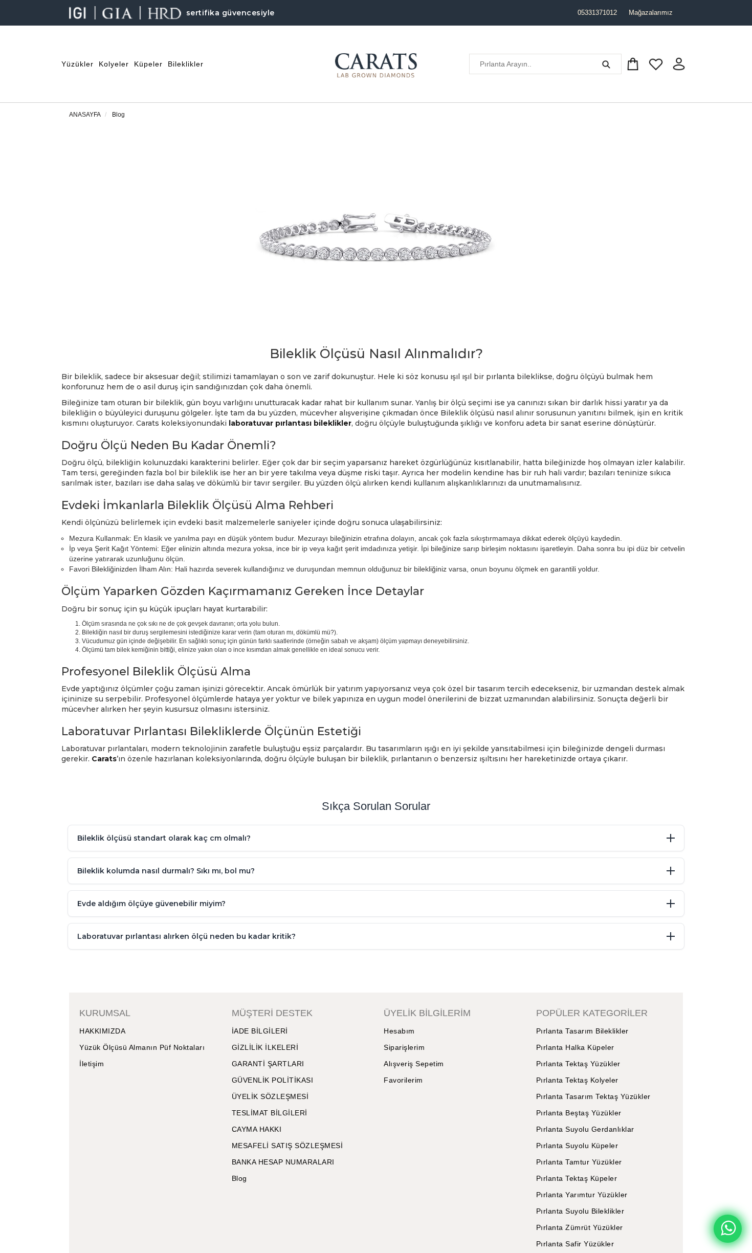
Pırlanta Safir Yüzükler (575, 1244)
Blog (118, 114)
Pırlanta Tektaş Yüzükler (578, 1064)
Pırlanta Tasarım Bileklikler (582, 1031)
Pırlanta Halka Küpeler (575, 1047)
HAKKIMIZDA (102, 1031)
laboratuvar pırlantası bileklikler (290, 423)
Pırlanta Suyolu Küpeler (577, 1145)
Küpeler (148, 64)
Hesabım (399, 1031)
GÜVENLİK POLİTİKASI (273, 1080)
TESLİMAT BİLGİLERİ (269, 1113)
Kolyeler (114, 64)
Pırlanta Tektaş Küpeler (576, 1178)
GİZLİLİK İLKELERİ (265, 1047)
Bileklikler (186, 64)
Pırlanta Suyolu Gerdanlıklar (585, 1129)
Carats (104, 758)
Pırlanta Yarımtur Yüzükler (582, 1195)
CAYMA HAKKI (257, 1129)
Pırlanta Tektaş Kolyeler (577, 1080)
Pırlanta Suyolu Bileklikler (580, 1211)
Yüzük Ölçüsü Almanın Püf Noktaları (142, 1047)
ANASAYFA (85, 114)
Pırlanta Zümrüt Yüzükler (579, 1227)
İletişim (91, 1064)
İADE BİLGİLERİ (260, 1031)
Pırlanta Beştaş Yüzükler (579, 1113)
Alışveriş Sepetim (414, 1064)
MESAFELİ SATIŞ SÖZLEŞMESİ (287, 1145)
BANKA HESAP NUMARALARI (283, 1162)
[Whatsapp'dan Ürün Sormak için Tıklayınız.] (728, 1229)
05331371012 (597, 12)
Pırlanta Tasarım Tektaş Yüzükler (593, 1096)
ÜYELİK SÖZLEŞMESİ (270, 1096)
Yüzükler (77, 64)
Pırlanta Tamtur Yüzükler (579, 1162)
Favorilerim (403, 1080)
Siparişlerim (404, 1047)
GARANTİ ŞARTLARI (268, 1064)
